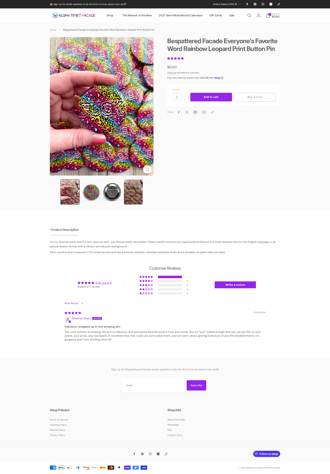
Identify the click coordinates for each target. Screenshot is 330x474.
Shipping (171, 72)
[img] (73, 313)
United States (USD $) (225, 4)
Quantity (176, 89)
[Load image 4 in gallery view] (133, 192)
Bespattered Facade (254, 468)
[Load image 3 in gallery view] (112, 192)
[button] (111, 15)
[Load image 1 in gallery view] (70, 192)
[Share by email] (204, 112)
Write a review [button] (235, 285)
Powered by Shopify (272, 468)
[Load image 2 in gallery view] (91, 192)
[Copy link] (212, 112)
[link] (88, 4)
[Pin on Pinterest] (195, 112)
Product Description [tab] (65, 229)
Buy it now (255, 97)
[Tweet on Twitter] (187, 112)
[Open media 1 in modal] (101, 106)
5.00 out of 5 (104, 283)
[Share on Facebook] (178, 112)
